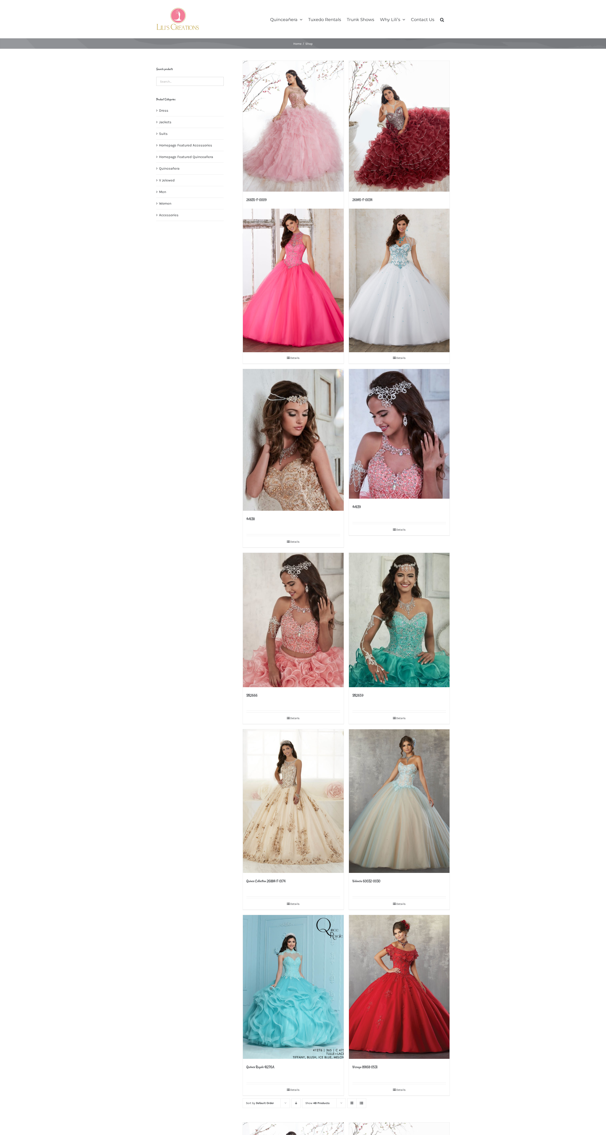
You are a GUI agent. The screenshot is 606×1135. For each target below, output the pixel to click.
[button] (442, 19)
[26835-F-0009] (293, 126)
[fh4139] (399, 433)
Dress (163, 110)
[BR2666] (293, 620)
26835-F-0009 (256, 200)
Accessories (168, 215)
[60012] (399, 280)
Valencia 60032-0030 (366, 881)
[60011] (293, 280)
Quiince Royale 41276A (260, 1067)
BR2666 (252, 695)
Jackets (165, 122)
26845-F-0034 (362, 200)
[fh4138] (293, 440)
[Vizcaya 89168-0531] (399, 987)
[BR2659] (399, 620)
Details (294, 358)
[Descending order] (296, 1103)
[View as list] (361, 1103)
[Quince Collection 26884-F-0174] (293, 801)
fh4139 (356, 507)
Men (162, 192)
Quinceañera (169, 168)
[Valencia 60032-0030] (399, 801)
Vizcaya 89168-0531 (365, 1067)
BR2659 (357, 695)
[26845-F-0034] (399, 126)
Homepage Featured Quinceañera (186, 157)
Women (165, 203)
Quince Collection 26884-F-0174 (265, 881)
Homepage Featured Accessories (185, 145)
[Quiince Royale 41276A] (293, 987)
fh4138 (250, 519)
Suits (163, 134)
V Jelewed (167, 180)
